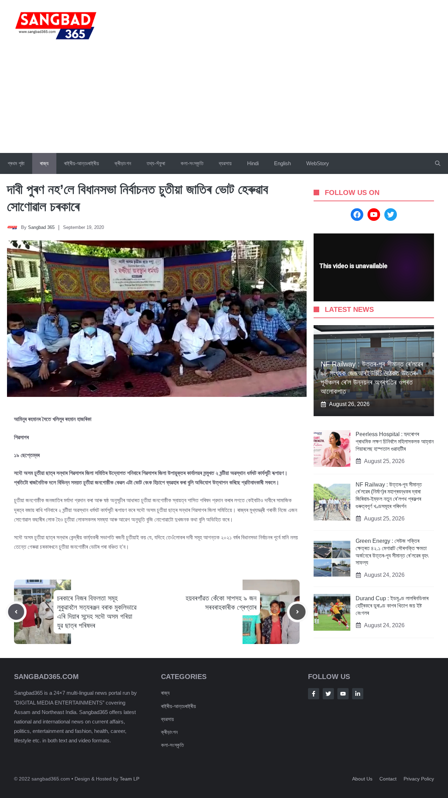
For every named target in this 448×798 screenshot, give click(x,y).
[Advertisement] (224, 100)
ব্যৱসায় (167, 719)
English (282, 163)
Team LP (129, 779)
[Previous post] (16, 611)
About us (362, 779)
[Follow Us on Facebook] (313, 693)
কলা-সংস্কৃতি (192, 163)
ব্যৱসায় (225, 163)
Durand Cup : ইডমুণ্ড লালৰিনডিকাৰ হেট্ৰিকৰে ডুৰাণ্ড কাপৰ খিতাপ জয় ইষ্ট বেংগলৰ (392, 605)
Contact (388, 779)
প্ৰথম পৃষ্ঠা (16, 163)
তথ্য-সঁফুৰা (156, 163)
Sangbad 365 (41, 227)
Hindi (253, 163)
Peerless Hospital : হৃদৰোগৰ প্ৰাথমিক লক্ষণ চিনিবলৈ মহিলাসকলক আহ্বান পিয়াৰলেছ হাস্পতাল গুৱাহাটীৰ (395, 441)
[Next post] (297, 611)
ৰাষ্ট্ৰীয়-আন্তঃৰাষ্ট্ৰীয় (81, 163)
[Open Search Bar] (437, 163)
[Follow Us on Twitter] (328, 693)
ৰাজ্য (44, 163)
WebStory (317, 163)
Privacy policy (419, 779)
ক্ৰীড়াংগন (122, 163)
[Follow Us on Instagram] (343, 693)
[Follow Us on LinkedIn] (357, 693)
